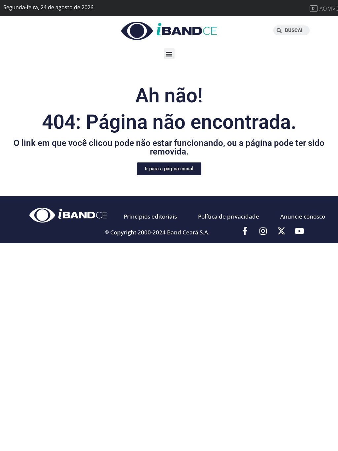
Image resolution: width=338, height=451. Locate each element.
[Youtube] (299, 231)
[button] (169, 53)
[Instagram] (263, 231)
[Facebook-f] (245, 231)
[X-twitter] (281, 231)
